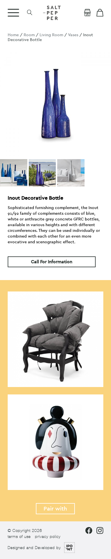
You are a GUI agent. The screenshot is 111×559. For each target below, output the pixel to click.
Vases (73, 35)
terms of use (19, 536)
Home (13, 35)
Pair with (55, 508)
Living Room (51, 35)
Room (29, 35)
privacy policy (48, 536)
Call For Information (51, 261)
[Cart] (99, 13)
